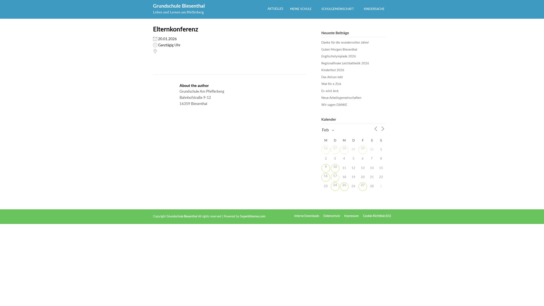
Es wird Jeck (330, 91)
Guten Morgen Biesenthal (339, 49)
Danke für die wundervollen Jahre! (345, 42)
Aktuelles (275, 8)
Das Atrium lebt (332, 77)
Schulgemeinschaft (338, 9)
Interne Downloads (306, 216)
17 (335, 176)
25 (344, 185)
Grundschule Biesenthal (179, 6)
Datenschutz (331, 216)
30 (363, 148)
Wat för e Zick (331, 84)
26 (326, 148)
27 (335, 148)
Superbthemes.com (252, 216)
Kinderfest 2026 (332, 70)
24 (335, 185)
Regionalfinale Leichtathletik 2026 (345, 63)
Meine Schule (301, 9)
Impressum (351, 216)
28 (344, 148)
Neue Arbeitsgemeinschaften (341, 97)
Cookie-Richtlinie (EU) (377, 216)
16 (326, 176)
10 (335, 167)
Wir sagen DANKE (334, 104)
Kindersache (374, 9)
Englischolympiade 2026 (338, 56)
